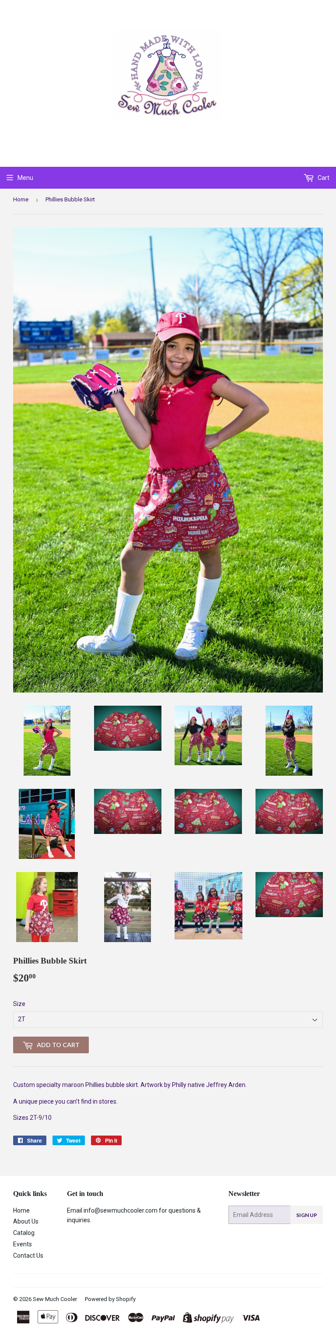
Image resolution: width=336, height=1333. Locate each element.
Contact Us (28, 1255)
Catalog (24, 1232)
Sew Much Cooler (55, 1299)
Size (19, 1003)
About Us (25, 1221)
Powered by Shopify (110, 1299)
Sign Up (306, 1215)
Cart (322, 177)
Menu (25, 177)
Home (20, 199)
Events (22, 1244)
